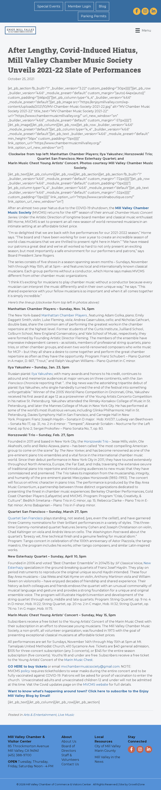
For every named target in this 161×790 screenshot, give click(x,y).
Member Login (79, 6)
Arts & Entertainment (39, 715)
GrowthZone (136, 784)
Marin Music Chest (78, 660)
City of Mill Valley (108, 746)
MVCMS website (95, 684)
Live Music (66, 715)
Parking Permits (93, 16)
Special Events (48, 6)
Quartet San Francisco (25, 518)
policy (25, 671)
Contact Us (70, 764)
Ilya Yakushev (42, 374)
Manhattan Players (64, 315)
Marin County (105, 751)
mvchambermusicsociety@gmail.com (90, 666)
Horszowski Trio (96, 441)
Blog (102, 6)
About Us (68, 741)
